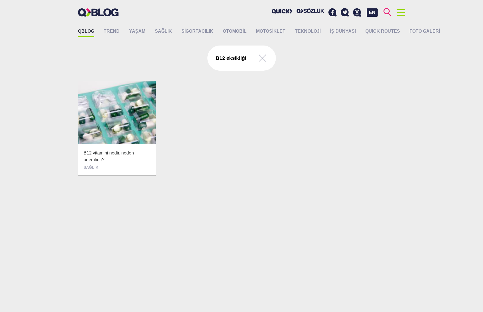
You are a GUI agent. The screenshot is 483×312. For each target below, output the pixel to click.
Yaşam (137, 31)
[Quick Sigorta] (282, 11)
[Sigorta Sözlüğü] (310, 10)
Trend (112, 31)
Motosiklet (270, 31)
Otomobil (235, 31)
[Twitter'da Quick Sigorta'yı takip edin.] (345, 12)
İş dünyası (343, 31)
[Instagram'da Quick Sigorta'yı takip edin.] (357, 12)
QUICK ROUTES (382, 31)
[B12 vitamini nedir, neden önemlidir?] (117, 128)
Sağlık (163, 31)
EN (372, 12)
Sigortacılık (197, 31)
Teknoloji (308, 31)
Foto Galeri (424, 31)
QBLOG (86, 31)
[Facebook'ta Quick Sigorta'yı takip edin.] (332, 12)
